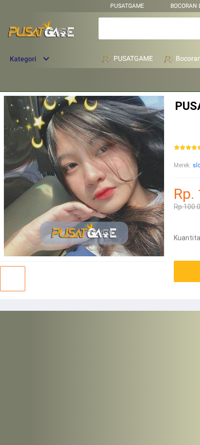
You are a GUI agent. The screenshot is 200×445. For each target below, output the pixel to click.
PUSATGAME (127, 5)
